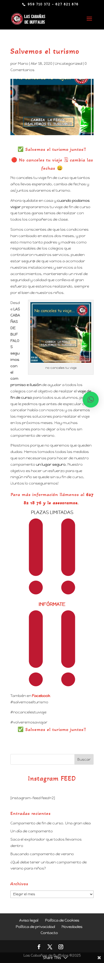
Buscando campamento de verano (42, 853)
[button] (91, 400)
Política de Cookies (62, 920)
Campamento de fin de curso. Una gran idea (50, 823)
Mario (23, 63)
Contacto (49, 932)
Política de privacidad (35, 926)
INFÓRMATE (52, 604)
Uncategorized (68, 63)
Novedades (72, 926)
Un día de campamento (31, 831)
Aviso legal (28, 920)
